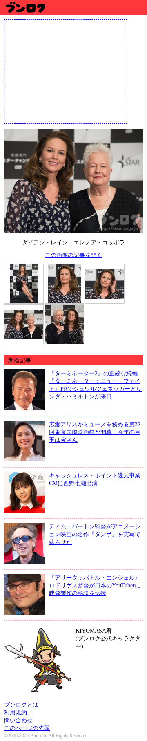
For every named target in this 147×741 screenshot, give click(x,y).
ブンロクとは (21, 704)
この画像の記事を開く (73, 255)
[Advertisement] (65, 71)
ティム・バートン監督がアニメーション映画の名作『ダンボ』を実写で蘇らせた (94, 534)
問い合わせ (18, 720)
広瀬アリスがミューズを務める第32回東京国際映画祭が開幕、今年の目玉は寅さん (94, 432)
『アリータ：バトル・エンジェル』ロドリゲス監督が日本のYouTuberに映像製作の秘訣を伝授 (94, 585)
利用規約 (15, 712)
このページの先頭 (27, 728)
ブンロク (25, 7)
